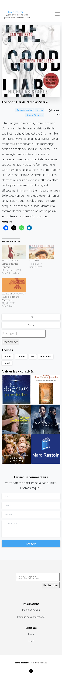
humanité (45, 356)
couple (7, 356)
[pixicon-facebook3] (31, 670)
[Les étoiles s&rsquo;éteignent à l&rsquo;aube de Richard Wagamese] (14, 285)
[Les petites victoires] (16, 449)
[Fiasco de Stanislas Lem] (45, 449)
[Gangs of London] (45, 419)
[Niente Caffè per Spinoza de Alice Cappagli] (14, 252)
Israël (7, 363)
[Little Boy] (41, 252)
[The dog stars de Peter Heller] (16, 389)
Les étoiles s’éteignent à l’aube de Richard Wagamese (14, 296)
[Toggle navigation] (57, 14)
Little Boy (34, 260)
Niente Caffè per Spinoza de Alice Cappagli (10, 263)
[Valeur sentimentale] (16, 419)
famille (21, 356)
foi (32, 356)
